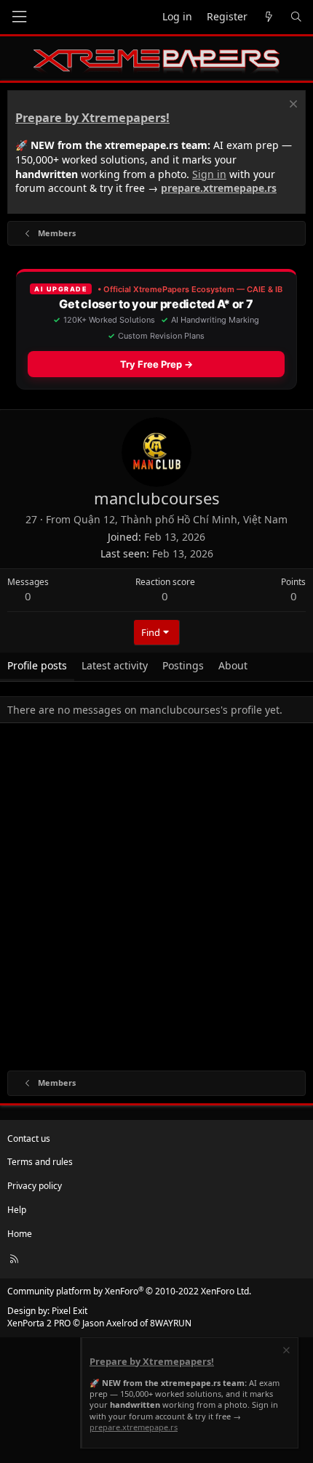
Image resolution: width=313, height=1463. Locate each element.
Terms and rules (40, 1162)
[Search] (296, 17)
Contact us (28, 1138)
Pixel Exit (69, 1311)
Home (19, 1234)
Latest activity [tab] (115, 665)
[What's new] (268, 17)
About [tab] (232, 665)
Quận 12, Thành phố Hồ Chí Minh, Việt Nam (181, 519)
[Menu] (19, 17)
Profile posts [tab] (37, 665)
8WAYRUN (170, 1323)
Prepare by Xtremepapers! (92, 118)
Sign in (209, 174)
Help (16, 1210)
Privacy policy (34, 1186)
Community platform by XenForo (129, 1291)
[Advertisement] (156, 899)
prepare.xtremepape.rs (219, 188)
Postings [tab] (183, 665)
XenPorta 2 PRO (39, 1323)
